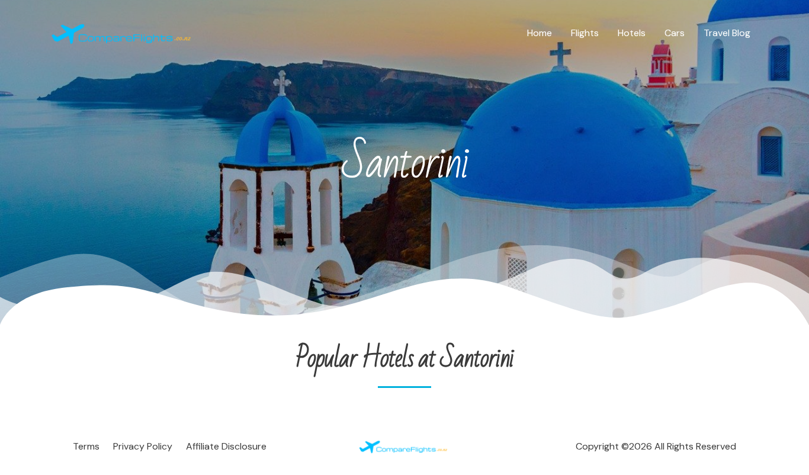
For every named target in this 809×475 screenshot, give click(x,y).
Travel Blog (727, 33)
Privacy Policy (142, 446)
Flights (585, 33)
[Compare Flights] (123, 32)
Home (539, 33)
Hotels (632, 33)
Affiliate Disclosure (226, 446)
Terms (86, 446)
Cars (674, 33)
